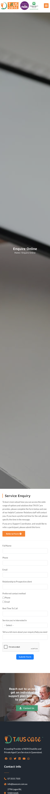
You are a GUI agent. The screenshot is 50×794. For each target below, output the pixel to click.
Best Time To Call (10, 608)
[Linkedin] (19, 759)
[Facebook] (6, 759)
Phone (5, 557)
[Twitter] (15, 759)
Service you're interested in (14, 620)
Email (4, 569)
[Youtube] (24, 759)
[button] (46, 5)
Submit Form (25, 657)
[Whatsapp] (28, 759)
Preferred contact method (14, 593)
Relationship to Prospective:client (17, 581)
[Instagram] (10, 759)
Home (17, 252)
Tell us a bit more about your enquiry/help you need (24, 632)
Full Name (6, 545)
